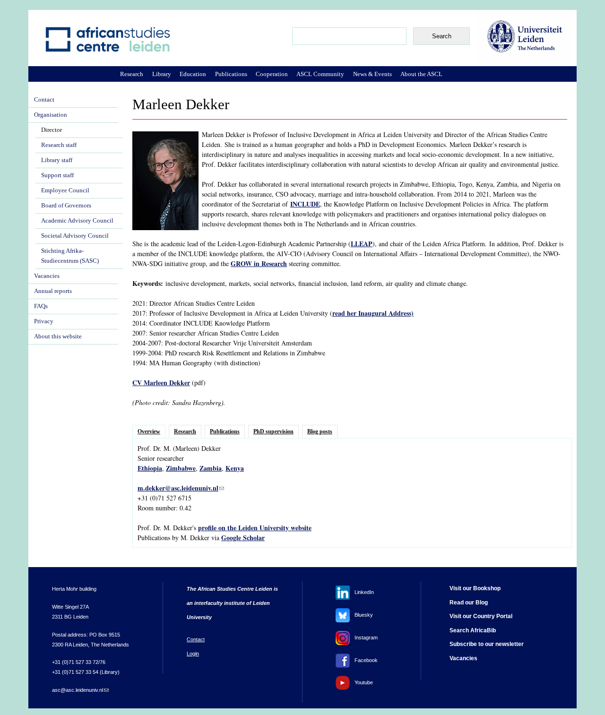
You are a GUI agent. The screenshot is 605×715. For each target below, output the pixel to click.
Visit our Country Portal (480, 616)
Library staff (56, 160)
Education (193, 74)
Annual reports (53, 291)
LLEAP (361, 244)
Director (51, 130)
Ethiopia (150, 468)
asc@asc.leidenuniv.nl (80, 690)
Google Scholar (243, 538)
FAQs (41, 306)
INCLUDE (305, 204)
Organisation (50, 115)
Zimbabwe (181, 468)
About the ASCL (421, 74)
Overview (149, 431)
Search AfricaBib (472, 630)
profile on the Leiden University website (254, 528)
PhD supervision (273, 431)
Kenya (234, 468)
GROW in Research (259, 263)
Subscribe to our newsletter (486, 644)
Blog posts (319, 431)
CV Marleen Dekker (161, 383)
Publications (225, 431)
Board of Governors (66, 205)
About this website (58, 336)
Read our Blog (468, 602)
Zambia (210, 468)
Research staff (59, 145)
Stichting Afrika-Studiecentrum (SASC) (70, 256)
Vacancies (47, 276)
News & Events (372, 74)
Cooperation (272, 74)
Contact (44, 99)
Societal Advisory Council (75, 236)
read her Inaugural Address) (373, 313)
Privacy (43, 321)
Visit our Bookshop (475, 588)
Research (185, 431)
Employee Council (65, 190)
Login (193, 653)
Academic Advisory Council (77, 220)
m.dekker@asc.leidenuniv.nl (181, 488)
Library (161, 74)
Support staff (57, 175)
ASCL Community (320, 74)
